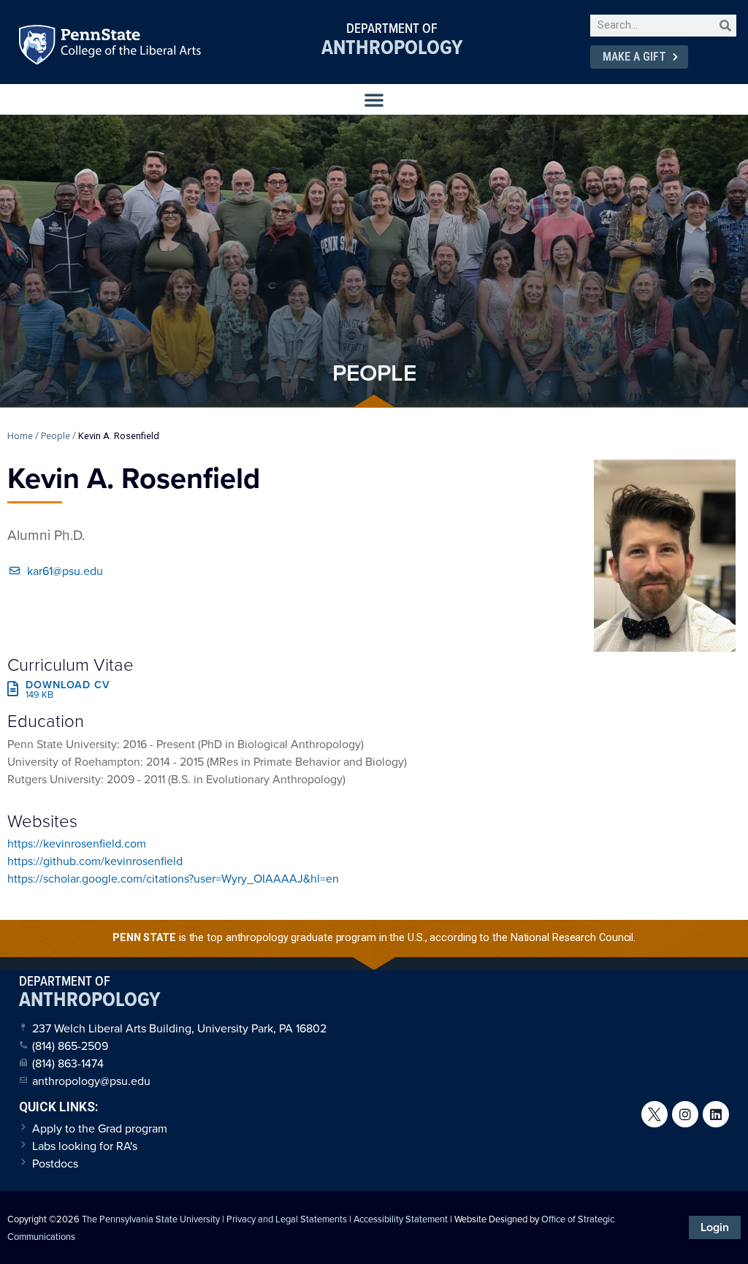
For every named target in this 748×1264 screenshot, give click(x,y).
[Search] (725, 26)
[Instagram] (685, 1114)
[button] (374, 99)
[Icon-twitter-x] (654, 1114)
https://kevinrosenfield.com (76, 843)
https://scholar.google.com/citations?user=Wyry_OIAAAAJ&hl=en (173, 878)
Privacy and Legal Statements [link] (286, 1218)
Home (20, 435)
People (55, 435)
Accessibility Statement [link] (401, 1218)
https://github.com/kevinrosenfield (95, 861)
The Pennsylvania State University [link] (151, 1218)
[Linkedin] (716, 1114)
